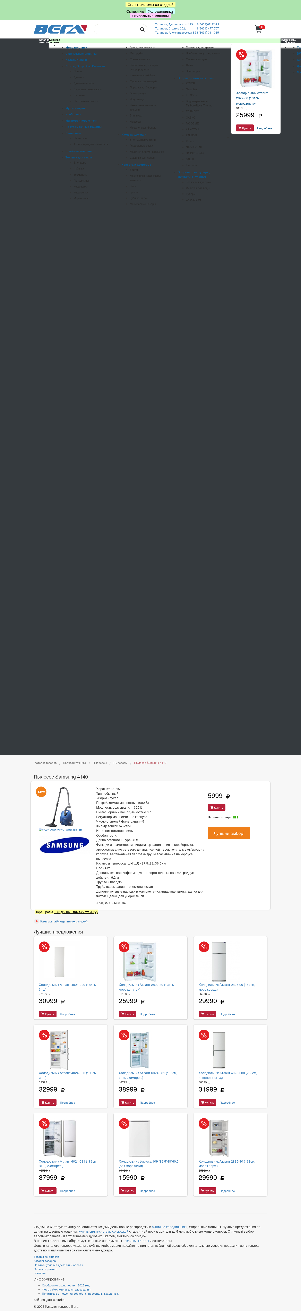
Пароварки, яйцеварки (143, 87)
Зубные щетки (138, 198)
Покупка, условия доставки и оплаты (58, 1265)
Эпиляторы (193, 71)
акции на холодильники (169, 1226)
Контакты (40, 1273)
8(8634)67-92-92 (208, 24)
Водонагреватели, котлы (196, 78)
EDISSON (191, 95)
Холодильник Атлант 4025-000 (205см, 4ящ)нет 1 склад (228, 1075)
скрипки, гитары (137, 1240)
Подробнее (264, 128)
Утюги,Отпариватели (143, 139)
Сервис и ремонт (45, 1269)
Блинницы (136, 115)
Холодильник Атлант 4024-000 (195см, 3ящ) (68, 1075)
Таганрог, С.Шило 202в (170, 28)
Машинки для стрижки (200, 47)
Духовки (79, 77)
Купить (246, 128)
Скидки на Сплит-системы (74, 912)
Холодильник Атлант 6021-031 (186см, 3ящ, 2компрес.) (68, 1163)
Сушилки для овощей (143, 81)
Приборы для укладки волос (203, 53)
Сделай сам (193, 200)
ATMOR (190, 83)
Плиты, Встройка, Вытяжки (85, 66)
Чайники (79, 168)
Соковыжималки (140, 59)
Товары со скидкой (46, 1256)
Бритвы (134, 170)
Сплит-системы (141, 4)
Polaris (190, 141)
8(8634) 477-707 (208, 28)
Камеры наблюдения (64, 921)
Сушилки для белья (142, 157)
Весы (133, 186)
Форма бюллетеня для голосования (66, 1289)
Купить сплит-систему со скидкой (103, 1231)
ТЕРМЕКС (192, 111)
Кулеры (190, 194)
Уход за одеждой (134, 134)
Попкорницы (81, 180)
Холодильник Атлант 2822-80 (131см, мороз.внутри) (252, 98)
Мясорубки (136, 53)
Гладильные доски (141, 145)
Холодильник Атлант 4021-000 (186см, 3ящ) (68, 987)
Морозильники (76, 47)
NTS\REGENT (194, 147)
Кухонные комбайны (142, 75)
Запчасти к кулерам (198, 182)
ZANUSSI (191, 135)
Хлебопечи (73, 114)
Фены (189, 65)
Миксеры (135, 121)
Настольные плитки (86, 101)
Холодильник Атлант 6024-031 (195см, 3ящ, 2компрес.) (148, 1075)
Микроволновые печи (81, 120)
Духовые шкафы (84, 83)
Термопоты (80, 174)
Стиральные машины (150, 15)
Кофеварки (80, 186)
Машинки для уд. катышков (147, 152)
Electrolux (191, 165)
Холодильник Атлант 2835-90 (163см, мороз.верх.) (227, 1163)
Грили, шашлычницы (142, 47)
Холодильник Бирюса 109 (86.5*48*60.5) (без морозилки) (149, 1163)
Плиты (78, 71)
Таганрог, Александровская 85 (176, 32)
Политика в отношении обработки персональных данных (80, 1293)
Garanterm (192, 89)
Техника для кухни (79, 157)
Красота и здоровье (136, 164)
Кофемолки (81, 192)
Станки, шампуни (196, 59)
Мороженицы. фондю (143, 127)
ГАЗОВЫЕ (192, 123)
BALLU (190, 159)
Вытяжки (79, 95)
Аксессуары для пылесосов (91, 144)
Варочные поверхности (88, 89)
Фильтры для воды (197, 188)
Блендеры (80, 162)
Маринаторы (81, 198)
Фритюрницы (138, 93)
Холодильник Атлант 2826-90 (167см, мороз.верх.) (227, 987)
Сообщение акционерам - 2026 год (65, 1285)
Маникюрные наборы (143, 204)
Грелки (134, 192)
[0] (259, 31)
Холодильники (160, 11)
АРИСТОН (192, 129)
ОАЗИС (190, 117)
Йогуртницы (137, 99)
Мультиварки (75, 108)
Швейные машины (79, 151)
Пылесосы (73, 133)
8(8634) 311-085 (208, 32)
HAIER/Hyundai (195, 153)
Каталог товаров (45, 1261)
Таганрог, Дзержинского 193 (174, 24)
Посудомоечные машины (84, 126)
